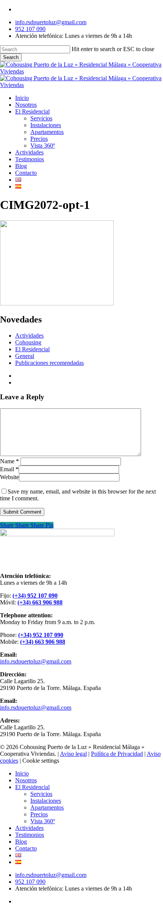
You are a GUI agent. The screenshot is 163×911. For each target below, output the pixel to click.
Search (11, 57)
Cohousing (28, 342)
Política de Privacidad (117, 754)
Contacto (26, 848)
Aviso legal (73, 754)
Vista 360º (42, 821)
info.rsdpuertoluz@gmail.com (35, 661)
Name (9, 461)
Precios (39, 814)
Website (9, 477)
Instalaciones (45, 800)
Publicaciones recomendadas (49, 363)
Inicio (22, 773)
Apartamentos (47, 807)
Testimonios (29, 835)
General (24, 356)
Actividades (29, 335)
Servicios (41, 794)
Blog (21, 841)
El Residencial (32, 349)
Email (9, 469)
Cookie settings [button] (40, 760)
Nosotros (26, 780)
